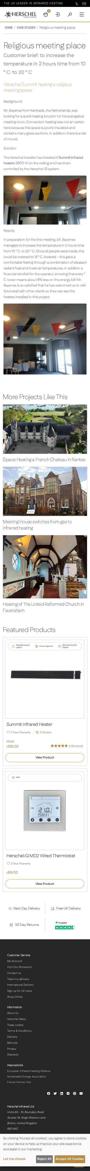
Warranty (12, 1055)
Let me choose (14, 1159)
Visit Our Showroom (19, 967)
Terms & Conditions (19, 1031)
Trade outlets (15, 1025)
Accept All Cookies (70, 1159)
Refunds (12, 1043)
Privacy (11, 1049)
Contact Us (14, 973)
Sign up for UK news (19, 991)
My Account (14, 961)
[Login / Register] (57, 14)
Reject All (44, 1159)
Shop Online (15, 997)
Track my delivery (18, 979)
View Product (45, 757)
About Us (12, 1013)
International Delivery (20, 985)
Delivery (12, 1037)
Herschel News (16, 1019)
